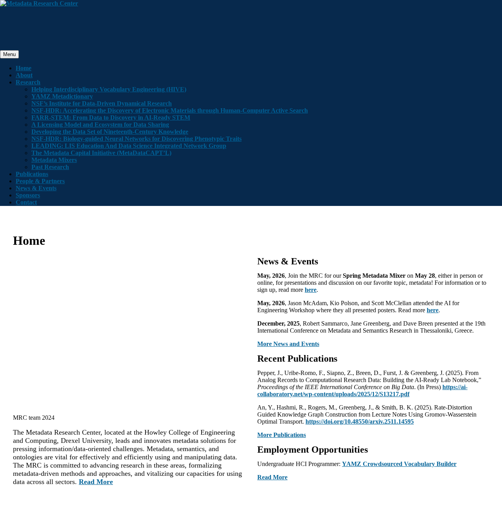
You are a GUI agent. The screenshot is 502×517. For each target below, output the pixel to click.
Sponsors (28, 195)
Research (28, 82)
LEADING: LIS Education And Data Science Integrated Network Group (128, 145)
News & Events (36, 188)
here (310, 289)
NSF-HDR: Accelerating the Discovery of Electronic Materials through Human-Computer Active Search (169, 110)
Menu (9, 54)
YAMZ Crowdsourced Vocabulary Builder (399, 464)
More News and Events (288, 343)
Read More (96, 482)
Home (23, 68)
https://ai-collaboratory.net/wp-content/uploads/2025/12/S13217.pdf (362, 390)
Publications (32, 174)
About (24, 75)
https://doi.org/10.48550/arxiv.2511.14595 (360, 421)
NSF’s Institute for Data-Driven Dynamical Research (101, 103)
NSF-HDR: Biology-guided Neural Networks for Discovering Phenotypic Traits (136, 138)
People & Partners (40, 181)
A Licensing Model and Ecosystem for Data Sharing (100, 124)
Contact (26, 202)
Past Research (50, 167)
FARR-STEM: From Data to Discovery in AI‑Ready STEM (110, 117)
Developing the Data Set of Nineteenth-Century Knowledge (109, 131)
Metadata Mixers (54, 160)
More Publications (281, 434)
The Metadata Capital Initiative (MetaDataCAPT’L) (101, 152)
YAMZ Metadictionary (62, 96)
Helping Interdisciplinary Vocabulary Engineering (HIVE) (108, 89)
